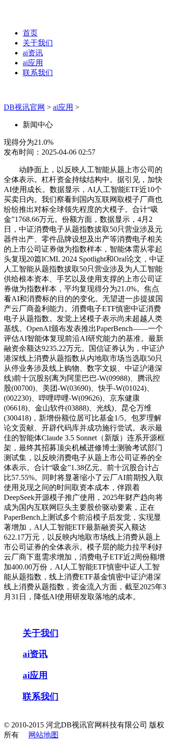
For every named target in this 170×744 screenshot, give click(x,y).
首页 (30, 33)
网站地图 (43, 735)
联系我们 (38, 73)
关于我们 (38, 43)
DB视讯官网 (24, 107)
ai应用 (33, 63)
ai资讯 (33, 53)
